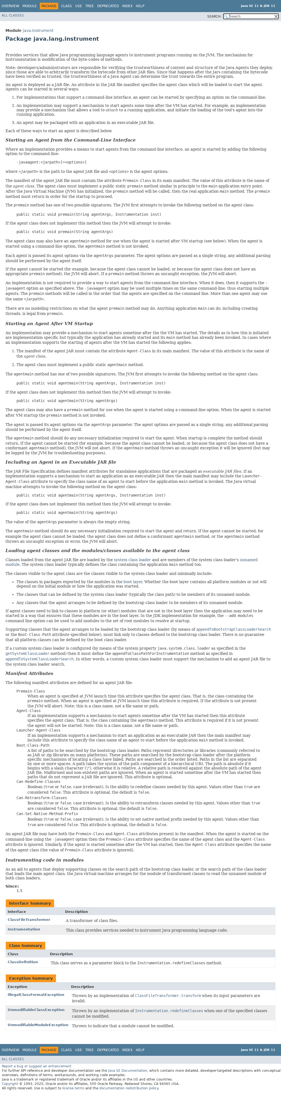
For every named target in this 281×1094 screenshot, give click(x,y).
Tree (89, 6)
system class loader (132, 560)
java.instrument (38, 30)
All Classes (13, 15)
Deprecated (108, 6)
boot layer (132, 582)
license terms (73, 1088)
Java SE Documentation (127, 1071)
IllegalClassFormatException (36, 995)
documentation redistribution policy (128, 1088)
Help (140, 6)
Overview (10, 6)
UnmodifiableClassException (36, 1010)
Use (78, 6)
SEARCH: (214, 16)
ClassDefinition (23, 962)
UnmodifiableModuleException (38, 1025)
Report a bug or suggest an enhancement (36, 1066)
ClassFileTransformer (29, 920)
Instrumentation (24, 929)
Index (127, 6)
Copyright (10, 1084)
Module (30, 6)
